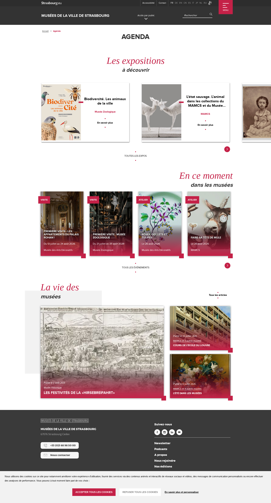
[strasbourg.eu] (51, 3)
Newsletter (162, 443)
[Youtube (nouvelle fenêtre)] (179, 432)
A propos (160, 455)
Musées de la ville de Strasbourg (75, 15)
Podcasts (160, 449)
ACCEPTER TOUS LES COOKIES (93, 492)
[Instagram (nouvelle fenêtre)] (164, 432)
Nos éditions (163, 466)
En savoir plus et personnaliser (182, 492)
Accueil (45, 31)
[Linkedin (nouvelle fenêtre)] (172, 432)
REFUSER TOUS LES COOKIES (140, 492)
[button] (227, 149)
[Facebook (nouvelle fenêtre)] (157, 432)
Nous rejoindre (164, 460)
